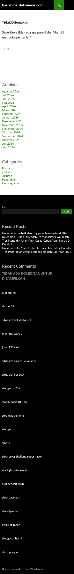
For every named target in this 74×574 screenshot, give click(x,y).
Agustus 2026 (11, 91)
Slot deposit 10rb (13, 483)
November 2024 (12, 128)
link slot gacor (11, 524)
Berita (6, 168)
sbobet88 (8, 306)
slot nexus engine (13, 415)
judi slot (7, 172)
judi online (9, 292)
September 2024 (12, 136)
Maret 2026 (9, 110)
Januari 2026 (10, 117)
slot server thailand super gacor (22, 456)
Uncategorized (11, 183)
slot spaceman (11, 497)
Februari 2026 (11, 113)
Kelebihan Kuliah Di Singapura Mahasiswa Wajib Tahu (36, 236)
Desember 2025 (12, 121)
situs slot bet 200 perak (16, 320)
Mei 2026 (8, 102)
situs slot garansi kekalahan (19, 361)
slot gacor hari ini (13, 538)
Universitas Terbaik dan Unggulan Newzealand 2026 (35, 233)
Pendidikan (9, 179)
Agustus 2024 (11, 139)
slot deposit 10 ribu (14, 402)
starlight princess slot (15, 470)
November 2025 (12, 125)
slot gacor (8, 429)
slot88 (6, 443)
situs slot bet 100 (13, 374)
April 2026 (9, 106)
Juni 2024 (8, 147)
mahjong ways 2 (12, 333)
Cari (5, 207)
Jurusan (7, 175)
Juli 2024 (8, 143)
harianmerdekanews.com (22, 5)
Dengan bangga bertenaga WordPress (22, 568)
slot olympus (10, 511)
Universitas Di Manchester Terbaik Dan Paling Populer (37, 248)
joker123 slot (10, 347)
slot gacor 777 (11, 388)
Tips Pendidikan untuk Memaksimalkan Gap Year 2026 (36, 251)
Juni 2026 (8, 99)
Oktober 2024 (11, 132)
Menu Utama (69, 5)
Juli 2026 (8, 95)
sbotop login (10, 552)
